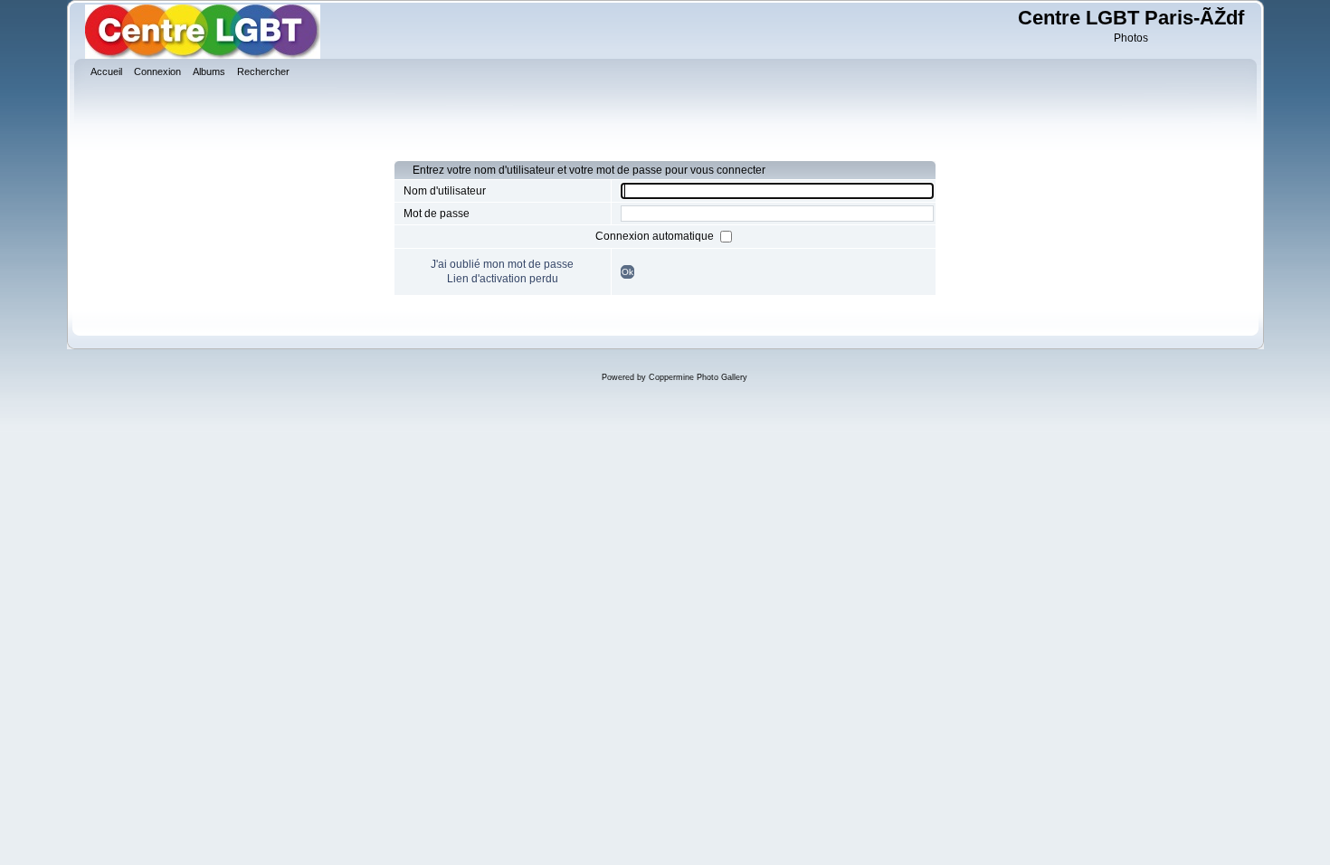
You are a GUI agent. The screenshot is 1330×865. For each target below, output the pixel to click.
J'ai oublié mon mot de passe (502, 264)
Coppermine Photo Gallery (698, 377)
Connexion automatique (656, 236)
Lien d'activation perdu (502, 278)
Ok (627, 272)
